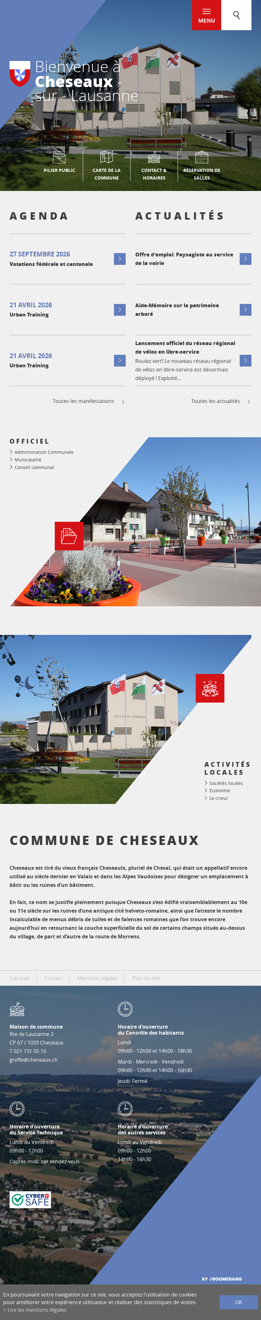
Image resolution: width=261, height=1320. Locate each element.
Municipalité (28, 460)
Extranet (20, 978)
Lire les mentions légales (37, 1309)
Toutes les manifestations (83, 401)
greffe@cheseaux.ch (34, 1059)
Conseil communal (34, 467)
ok (238, 1302)
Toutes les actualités (215, 401)
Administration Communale (44, 452)
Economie (219, 790)
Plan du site (146, 978)
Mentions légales (97, 978)
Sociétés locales (226, 783)
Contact (53, 978)
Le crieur (218, 798)
